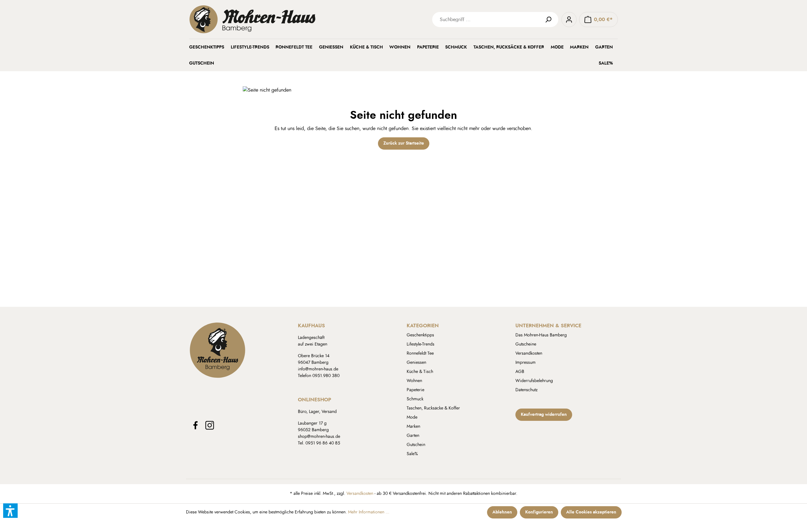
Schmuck (415, 399)
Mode (412, 417)
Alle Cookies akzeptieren (591, 512)
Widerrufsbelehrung (534, 381)
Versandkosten (528, 353)
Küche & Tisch (420, 371)
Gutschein (416, 445)
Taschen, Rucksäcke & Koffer (433, 408)
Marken (413, 426)
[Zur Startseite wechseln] (283, 19)
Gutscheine (525, 344)
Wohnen (414, 381)
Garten (413, 435)
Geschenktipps (420, 335)
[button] (10, 510)
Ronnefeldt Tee (420, 353)
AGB (519, 371)
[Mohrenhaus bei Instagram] (209, 425)
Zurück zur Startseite (403, 143)
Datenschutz (526, 390)
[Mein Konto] (569, 19)
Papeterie (415, 390)
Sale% (412, 454)
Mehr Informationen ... (368, 512)
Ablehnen (502, 512)
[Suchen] (550, 19)
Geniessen (416, 362)
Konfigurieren (539, 512)
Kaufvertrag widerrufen (544, 414)
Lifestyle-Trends (420, 344)
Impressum (525, 362)
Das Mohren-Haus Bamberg (541, 335)
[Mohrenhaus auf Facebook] (195, 425)
